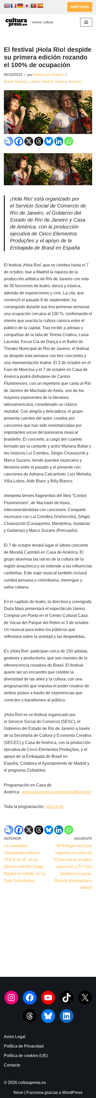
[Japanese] (27, 5)
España (21, 81)
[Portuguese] (33, 5)
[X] (28, 141)
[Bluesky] (48, 141)
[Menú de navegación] (86, 22)
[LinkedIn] (66, 1016)
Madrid (47, 81)
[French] (13, 5)
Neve (18, 1092)
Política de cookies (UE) (26, 1055)
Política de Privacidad (24, 1046)
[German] (20, 5)
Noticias (75, 81)
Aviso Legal (14, 1036)
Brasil (8, 81)
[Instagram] (11, 997)
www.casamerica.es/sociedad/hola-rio (56, 792)
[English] (7, 5)
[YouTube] (48, 997)
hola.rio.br (54, 806)
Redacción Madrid (48, 74)
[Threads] (38, 141)
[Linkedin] (58, 141)
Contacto (12, 1065)
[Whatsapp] (68, 141)
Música (61, 81)
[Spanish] (40, 5)
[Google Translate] (8, 141)
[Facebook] (18, 141)
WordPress (72, 1092)
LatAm (34, 81)
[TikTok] (66, 997)
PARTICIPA (79, 7)
